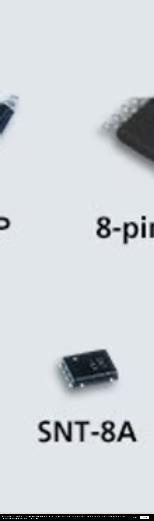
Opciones (134, 517)
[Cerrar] (151, 517)
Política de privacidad (30, 518)
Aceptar (144, 517)
